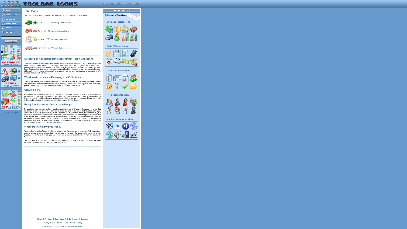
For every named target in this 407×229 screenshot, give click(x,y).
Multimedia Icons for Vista (119, 119)
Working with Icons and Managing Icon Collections (52, 77)
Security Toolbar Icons (61, 23)
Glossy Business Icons (62, 48)
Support (84, 219)
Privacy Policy (49, 223)
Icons (76, 219)
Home (39, 219)
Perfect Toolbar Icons (117, 46)
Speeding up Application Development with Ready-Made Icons (58, 58)
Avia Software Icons (60, 31)
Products (48, 219)
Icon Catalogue (11, 113)
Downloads (59, 219)
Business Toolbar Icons (118, 22)
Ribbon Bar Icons (59, 39)
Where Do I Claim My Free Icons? (42, 126)
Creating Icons (32, 89)
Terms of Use (62, 223)
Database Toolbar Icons (118, 70)
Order (69, 219)
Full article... (42, 73)
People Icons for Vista (117, 95)
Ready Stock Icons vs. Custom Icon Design (48, 104)
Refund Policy (76, 223)
